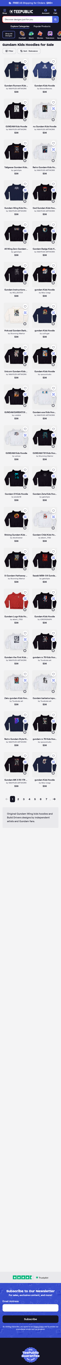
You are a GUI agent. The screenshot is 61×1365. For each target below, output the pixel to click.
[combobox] (27, 19)
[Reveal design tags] (24, 78)
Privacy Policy (38, 1327)
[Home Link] (21, 11)
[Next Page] (54, 799)
